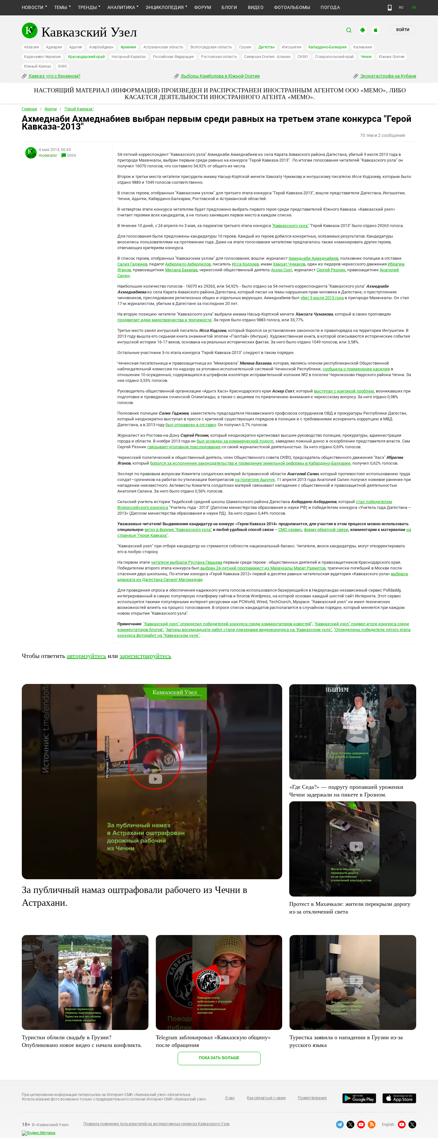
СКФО (303, 57)
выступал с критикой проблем (344, 391)
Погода (330, 7)
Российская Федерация (173, 57)
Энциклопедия (165, 7)
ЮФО (62, 66)
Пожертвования (312, 1098)
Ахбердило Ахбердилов (188, 264)
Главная (29, 109)
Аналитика (121, 7)
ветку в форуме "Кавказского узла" (178, 529)
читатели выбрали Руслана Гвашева (186, 562)
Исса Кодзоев (245, 264)
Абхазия (31, 47)
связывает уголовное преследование (184, 446)
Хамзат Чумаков (289, 264)
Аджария (54, 47)
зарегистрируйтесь (145, 655)
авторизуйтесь (86, 655)
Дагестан (266, 47)
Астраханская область (163, 47)
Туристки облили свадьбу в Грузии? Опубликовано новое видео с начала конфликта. (82, 1041)
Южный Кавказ (37, 66)
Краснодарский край (86, 57)
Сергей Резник (330, 269)
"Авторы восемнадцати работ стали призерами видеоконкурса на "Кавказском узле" (248, 629)
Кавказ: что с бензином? (54, 76)
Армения (128, 47)
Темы (60, 7)
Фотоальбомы (292, 7)
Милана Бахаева (181, 269)
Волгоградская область (211, 47)
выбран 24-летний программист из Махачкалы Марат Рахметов (262, 568)
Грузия (245, 47)
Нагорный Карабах (129, 57)
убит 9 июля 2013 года (322, 297)
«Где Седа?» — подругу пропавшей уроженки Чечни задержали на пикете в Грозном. (346, 790)
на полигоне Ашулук (255, 479)
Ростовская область (219, 57)
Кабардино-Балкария (327, 47)
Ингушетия (291, 47)
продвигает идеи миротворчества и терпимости (164, 319)
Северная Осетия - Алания (267, 57)
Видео (256, 7)
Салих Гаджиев (132, 264)
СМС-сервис (290, 529)
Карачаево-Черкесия (42, 57)
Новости (33, 7)
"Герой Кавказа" (79, 109)
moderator (48, 155)
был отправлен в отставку (190, 424)
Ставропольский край (334, 57)
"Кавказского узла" (290, 225)
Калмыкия (362, 47)
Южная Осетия (392, 57)
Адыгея (75, 47)
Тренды (87, 7)
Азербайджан (101, 47)
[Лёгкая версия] (389, 8)
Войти (402, 30)
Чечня (366, 57)
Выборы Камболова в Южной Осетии (220, 76)
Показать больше (219, 1057)
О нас (230, 1098)
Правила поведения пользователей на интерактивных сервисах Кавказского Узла (156, 1124)
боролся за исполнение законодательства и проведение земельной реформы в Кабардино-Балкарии (250, 463)
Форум (202, 7)
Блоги (229, 7)
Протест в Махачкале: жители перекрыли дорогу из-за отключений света (349, 907)
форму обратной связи (326, 529)
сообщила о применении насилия (356, 369)
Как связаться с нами (266, 1098)
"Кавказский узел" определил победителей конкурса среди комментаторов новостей (227, 623)
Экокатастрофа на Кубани (387, 76)
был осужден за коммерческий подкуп (235, 441)
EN (414, 7)
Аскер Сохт (281, 269)
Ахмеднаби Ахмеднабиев (313, 258)
